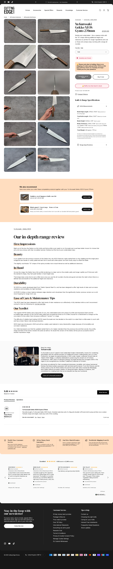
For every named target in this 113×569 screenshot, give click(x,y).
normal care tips (40, 304)
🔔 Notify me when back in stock (92, 86)
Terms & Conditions (59, 533)
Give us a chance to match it (71, 443)
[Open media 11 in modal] (20, 160)
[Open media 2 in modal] (54, 31)
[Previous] (36, 2)
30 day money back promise (62, 514)
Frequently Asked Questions (90, 525)
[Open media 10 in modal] (54, 134)
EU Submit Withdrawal (60, 541)
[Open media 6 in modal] (54, 83)
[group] (13, 391)
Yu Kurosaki (78, 19)
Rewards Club (57, 530)
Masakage (93, 368)
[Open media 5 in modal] (20, 83)
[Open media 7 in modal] (20, 108)
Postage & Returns (83, 94)
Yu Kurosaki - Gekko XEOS (90, 19)
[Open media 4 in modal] (54, 57)
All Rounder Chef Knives (30, 17)
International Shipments (61, 525)
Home (5, 17)
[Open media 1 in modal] (20, 31)
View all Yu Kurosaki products (52, 375)
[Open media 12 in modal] (54, 160)
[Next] (77, 2)
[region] (56, 477)
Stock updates (85, 528)
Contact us (84, 514)
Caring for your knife (88, 519)
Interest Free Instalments (89, 522)
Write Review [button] (103, 392)
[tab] (9, 400)
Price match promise (59, 519)
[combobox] (100, 2)
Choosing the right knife (88, 517)
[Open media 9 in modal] (20, 134)
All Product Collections (15, 17)
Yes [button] (36, 417)
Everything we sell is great (61, 528)
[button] (5, 478)
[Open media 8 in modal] (54, 108)
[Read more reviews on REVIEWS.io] (100, 495)
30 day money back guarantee (44, 445)
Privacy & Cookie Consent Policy (63, 536)
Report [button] (39, 417)
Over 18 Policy (57, 522)
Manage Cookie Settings (61, 538)
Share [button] (43, 417)
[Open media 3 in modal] (20, 57)
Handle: (79, 48)
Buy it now (101, 77)
